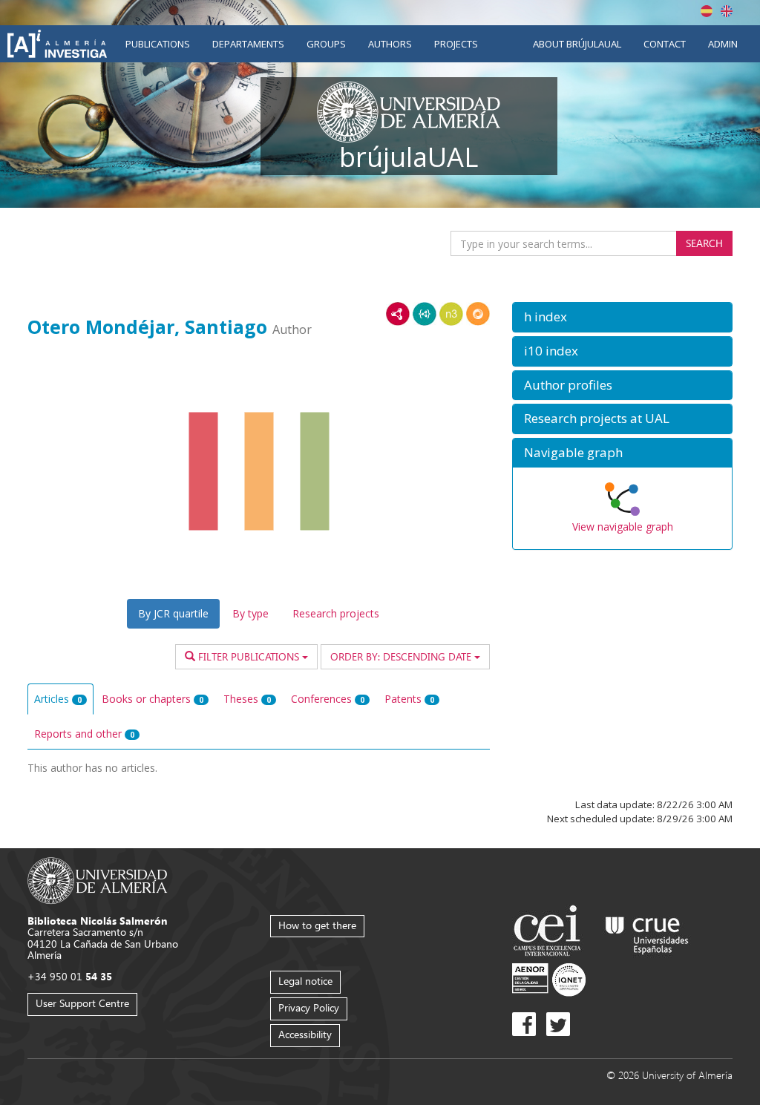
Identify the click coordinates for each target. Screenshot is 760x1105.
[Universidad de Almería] (97, 879)
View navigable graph (622, 526)
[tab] (622, 317)
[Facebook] (524, 1024)
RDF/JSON (478, 314)
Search (704, 243)
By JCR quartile (173, 613)
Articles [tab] (58, 699)
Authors (390, 43)
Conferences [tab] (327, 699)
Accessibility (305, 1034)
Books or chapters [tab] (152, 699)
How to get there (317, 925)
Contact (664, 43)
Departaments (248, 43)
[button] (622, 317)
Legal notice (305, 981)
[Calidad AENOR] (549, 978)
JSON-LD (424, 314)
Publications (157, 43)
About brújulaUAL (577, 43)
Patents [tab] (409, 699)
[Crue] (647, 932)
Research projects (335, 613)
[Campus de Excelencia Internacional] (549, 932)
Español (706, 11)
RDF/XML (398, 314)
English (727, 11)
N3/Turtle (451, 314)
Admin (723, 43)
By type (250, 613)
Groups (326, 43)
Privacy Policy (308, 1007)
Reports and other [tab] (84, 734)
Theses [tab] (247, 699)
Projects (456, 43)
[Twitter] (558, 1024)
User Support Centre (82, 1003)
